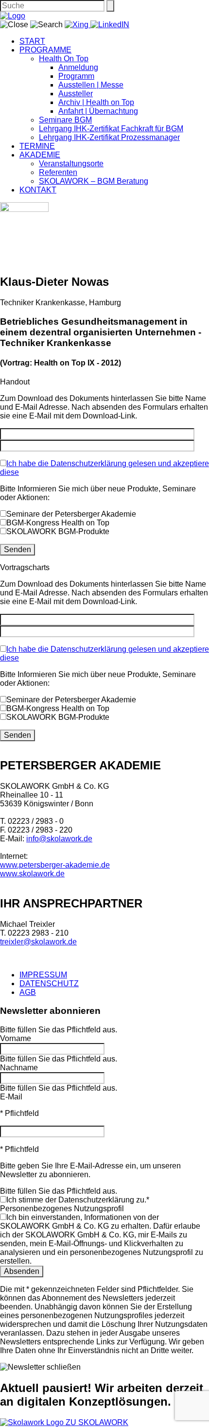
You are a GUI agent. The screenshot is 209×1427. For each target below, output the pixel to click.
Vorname (15, 1038)
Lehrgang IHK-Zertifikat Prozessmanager (109, 137)
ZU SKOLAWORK (97, 1422)
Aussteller (75, 93)
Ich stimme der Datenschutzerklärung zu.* (77, 1200)
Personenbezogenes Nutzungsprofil (62, 1208)
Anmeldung (78, 67)
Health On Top (63, 58)
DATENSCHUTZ (49, 983)
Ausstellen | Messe (90, 85)
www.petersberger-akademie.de (55, 865)
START (32, 41)
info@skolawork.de (59, 839)
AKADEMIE (39, 155)
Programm (76, 76)
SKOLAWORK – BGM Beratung (93, 181)
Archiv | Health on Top (96, 102)
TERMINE (37, 146)
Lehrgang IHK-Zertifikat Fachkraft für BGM (111, 128)
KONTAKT (37, 190)
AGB (27, 992)
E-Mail (11, 1097)
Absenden (21, 1271)
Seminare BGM (65, 120)
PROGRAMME (45, 50)
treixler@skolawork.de (38, 942)
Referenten (58, 172)
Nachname (19, 1067)
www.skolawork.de (32, 874)
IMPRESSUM (43, 975)
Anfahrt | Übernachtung (98, 111)
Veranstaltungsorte (71, 163)
